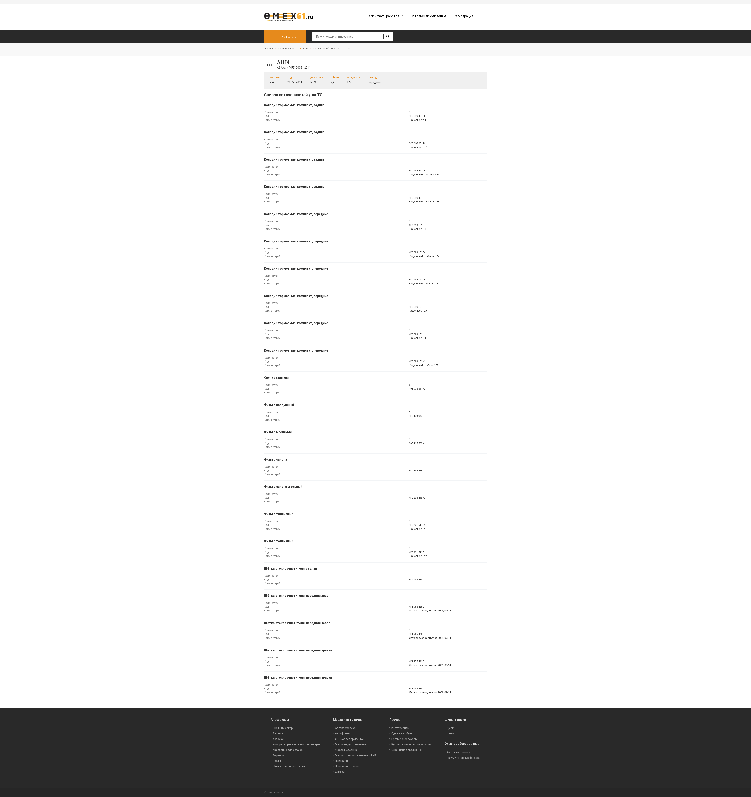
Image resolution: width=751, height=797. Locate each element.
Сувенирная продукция (406, 749)
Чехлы (277, 760)
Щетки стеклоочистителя (289, 766)
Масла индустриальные (351, 744)
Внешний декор (283, 728)
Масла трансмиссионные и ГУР (355, 755)
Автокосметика (345, 728)
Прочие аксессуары (404, 739)
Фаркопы (278, 755)
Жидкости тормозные (349, 739)
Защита (278, 733)
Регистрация (463, 16)
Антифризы (342, 733)
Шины (450, 733)
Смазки (340, 771)
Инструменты (400, 728)
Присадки (341, 760)
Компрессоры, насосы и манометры (296, 744)
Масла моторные (346, 749)
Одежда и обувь (401, 733)
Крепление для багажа (288, 749)
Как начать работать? (385, 16)
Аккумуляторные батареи (463, 757)
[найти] (388, 36)
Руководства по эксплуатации (411, 744)
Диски (451, 728)
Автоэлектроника (458, 752)
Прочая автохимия (347, 766)
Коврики (278, 739)
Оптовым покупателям (428, 16)
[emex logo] (290, 17)
